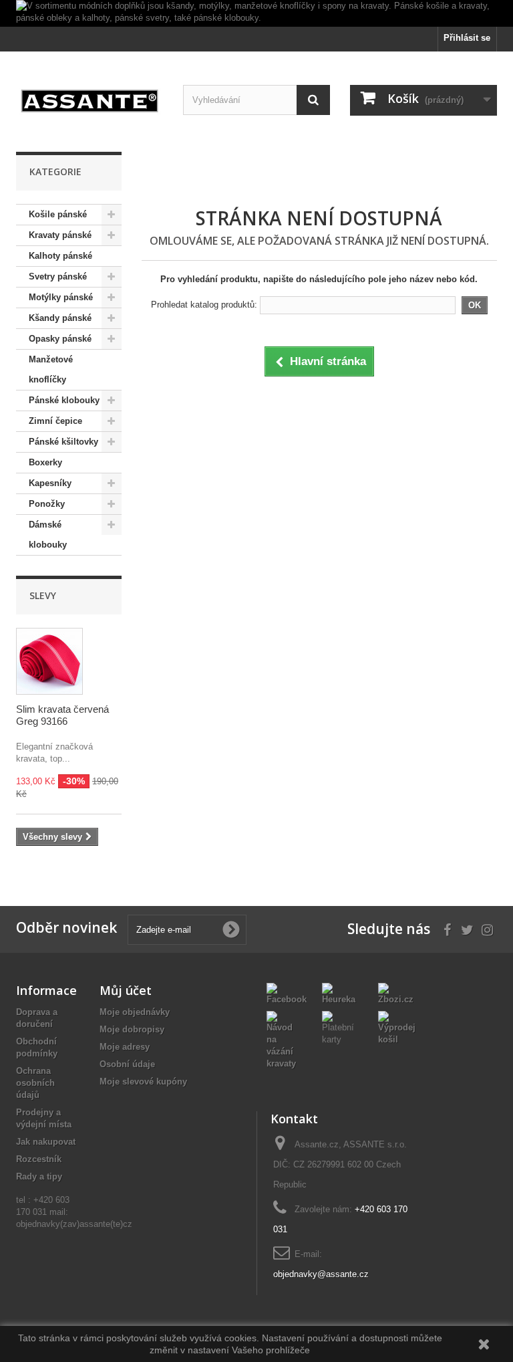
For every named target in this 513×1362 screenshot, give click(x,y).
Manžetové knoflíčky (51, 369)
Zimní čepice (55, 421)
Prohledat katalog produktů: (204, 305)
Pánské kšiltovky (63, 442)
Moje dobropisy (132, 1029)
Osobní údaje (127, 1064)
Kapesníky (50, 483)
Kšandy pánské (60, 318)
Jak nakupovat (45, 1142)
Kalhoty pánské (60, 256)
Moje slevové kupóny (143, 1081)
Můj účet (126, 990)
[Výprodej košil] (396, 1028)
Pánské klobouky (64, 400)
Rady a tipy (39, 1176)
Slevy (42, 595)
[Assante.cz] (89, 99)
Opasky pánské (60, 339)
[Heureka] (339, 994)
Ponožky (47, 504)
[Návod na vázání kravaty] (284, 1040)
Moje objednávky (135, 1012)
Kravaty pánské (60, 235)
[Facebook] (287, 994)
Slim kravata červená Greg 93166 (62, 715)
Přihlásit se (467, 38)
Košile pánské (58, 214)
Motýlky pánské (61, 297)
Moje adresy (125, 1047)
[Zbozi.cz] (395, 994)
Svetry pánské (58, 276)
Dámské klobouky (48, 535)
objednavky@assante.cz (321, 1274)
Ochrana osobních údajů (35, 1083)
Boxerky (45, 462)
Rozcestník (38, 1159)
